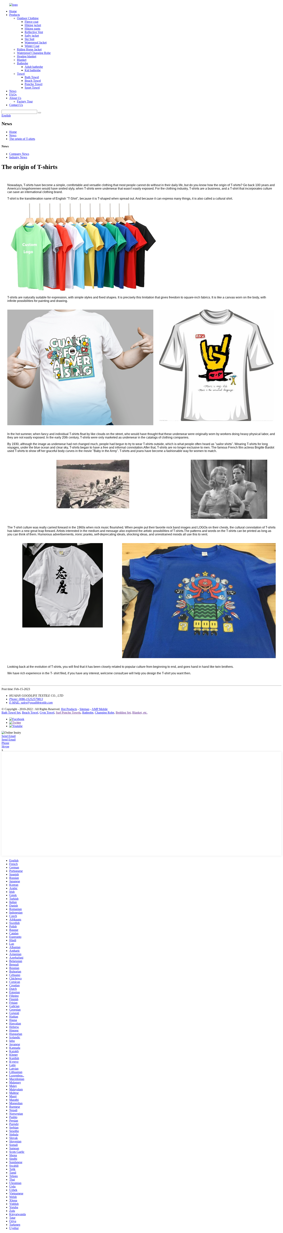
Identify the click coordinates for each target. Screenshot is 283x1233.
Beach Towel (33, 80)
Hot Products (69, 709)
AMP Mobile (100, 709)
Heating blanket (26, 56)
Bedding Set (123, 712)
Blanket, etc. (139, 712)
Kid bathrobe (33, 70)
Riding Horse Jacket (29, 49)
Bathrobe (22, 63)
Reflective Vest (34, 32)
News (12, 91)
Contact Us (16, 105)
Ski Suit (29, 39)
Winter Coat (32, 46)
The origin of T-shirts (22, 138)
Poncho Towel (33, 84)
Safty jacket (32, 35)
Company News (19, 153)
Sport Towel (32, 87)
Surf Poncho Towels (68, 712)
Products (14, 14)
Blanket (21, 59)
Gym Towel (47, 712)
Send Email (9, 736)
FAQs (13, 94)
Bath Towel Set (11, 712)
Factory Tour (25, 101)
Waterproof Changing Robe (34, 53)
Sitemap (84, 709)
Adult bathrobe (34, 66)
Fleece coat (31, 21)
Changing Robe (104, 712)
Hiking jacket (33, 25)
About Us (15, 98)
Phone (5, 743)
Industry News (18, 157)
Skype (5, 746)
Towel (21, 73)
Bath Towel (32, 77)
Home (13, 11)
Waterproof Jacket (36, 42)
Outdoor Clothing (28, 18)
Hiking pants (32, 28)
